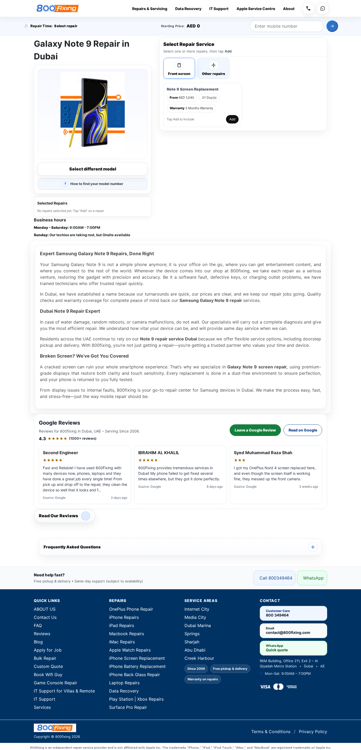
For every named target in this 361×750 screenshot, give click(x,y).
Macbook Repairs (126, 633)
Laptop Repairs (124, 682)
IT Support (219, 8)
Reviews (42, 633)
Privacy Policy (313, 731)
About (289, 8)
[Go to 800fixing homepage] (105, 728)
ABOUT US (44, 609)
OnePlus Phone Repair (131, 609)
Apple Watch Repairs (130, 650)
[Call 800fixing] (308, 8)
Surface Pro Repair (128, 707)
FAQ (38, 625)
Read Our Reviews (58, 515)
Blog (38, 641)
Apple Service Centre (256, 8)
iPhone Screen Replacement (137, 658)
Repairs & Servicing (149, 8)
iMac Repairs (122, 641)
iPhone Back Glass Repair (134, 674)
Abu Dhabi (194, 650)
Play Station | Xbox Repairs (136, 699)
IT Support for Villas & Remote (64, 691)
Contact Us (45, 617)
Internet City (196, 609)
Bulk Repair (45, 658)
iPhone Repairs (124, 617)
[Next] (332, 26)
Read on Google (303, 430)
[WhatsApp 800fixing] (322, 8)
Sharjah (191, 641)
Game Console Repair (55, 682)
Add (232, 119)
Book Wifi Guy (48, 674)
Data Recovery (188, 8)
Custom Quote (48, 666)
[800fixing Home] (58, 8)
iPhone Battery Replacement (137, 666)
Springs (192, 633)
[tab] (179, 68)
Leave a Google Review (255, 430)
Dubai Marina (197, 625)
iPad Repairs (121, 625)
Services (42, 707)
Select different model (92, 169)
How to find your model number (96, 184)
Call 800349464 (276, 578)
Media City (195, 617)
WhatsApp (313, 578)
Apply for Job (48, 650)
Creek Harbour (199, 658)
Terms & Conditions (271, 731)
